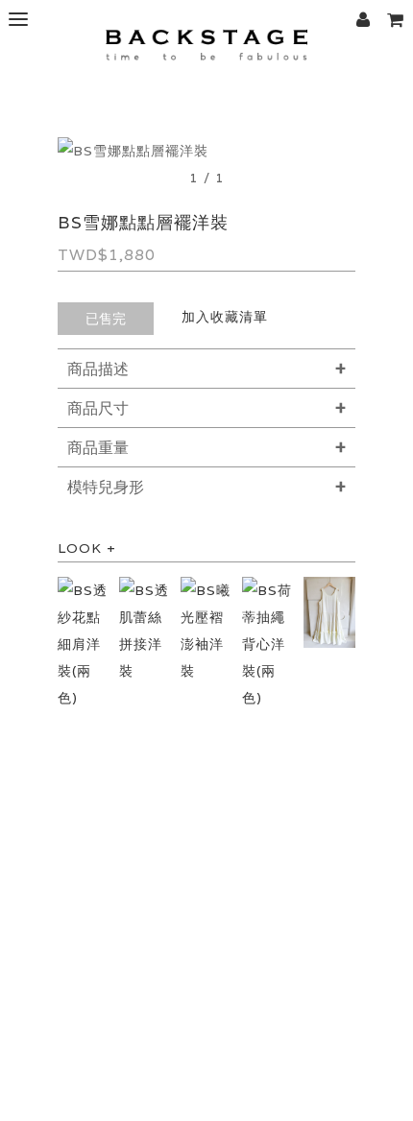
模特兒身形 (105, 487)
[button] (395, 19)
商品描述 (98, 369)
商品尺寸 (98, 408)
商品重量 (98, 448)
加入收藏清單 (225, 316)
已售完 (105, 318)
